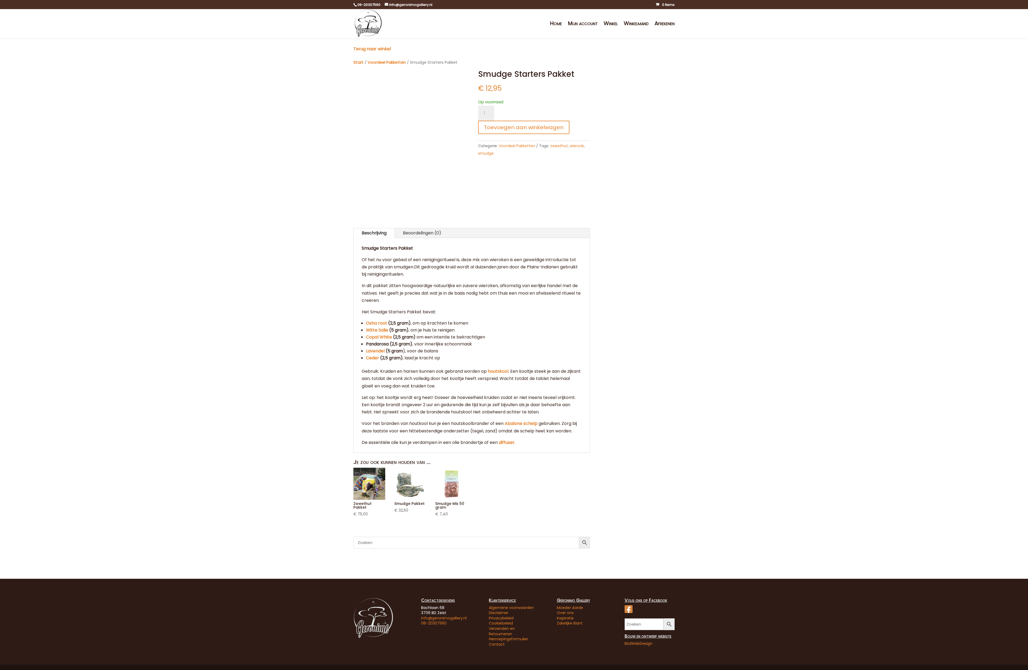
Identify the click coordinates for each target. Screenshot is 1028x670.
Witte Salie (377, 330)
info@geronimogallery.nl (444, 618)
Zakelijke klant (570, 623)
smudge (486, 153)
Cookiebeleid (501, 623)
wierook (577, 146)
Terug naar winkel (372, 49)
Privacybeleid (501, 618)
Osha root (376, 323)
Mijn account (583, 24)
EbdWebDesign (638, 643)
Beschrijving (374, 233)
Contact (497, 644)
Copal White (379, 337)
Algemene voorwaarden (511, 607)
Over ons (565, 612)
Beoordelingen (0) (422, 233)
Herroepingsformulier (508, 639)
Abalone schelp (522, 423)
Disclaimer (498, 612)
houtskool (498, 371)
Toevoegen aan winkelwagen (524, 127)
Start (358, 62)
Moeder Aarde (570, 607)
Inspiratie (565, 618)
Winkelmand (636, 24)
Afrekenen (665, 24)
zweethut (559, 146)
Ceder (372, 358)
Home (556, 24)
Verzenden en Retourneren (502, 631)
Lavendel (375, 351)
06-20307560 (434, 623)
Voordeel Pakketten (387, 62)
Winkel (611, 24)
